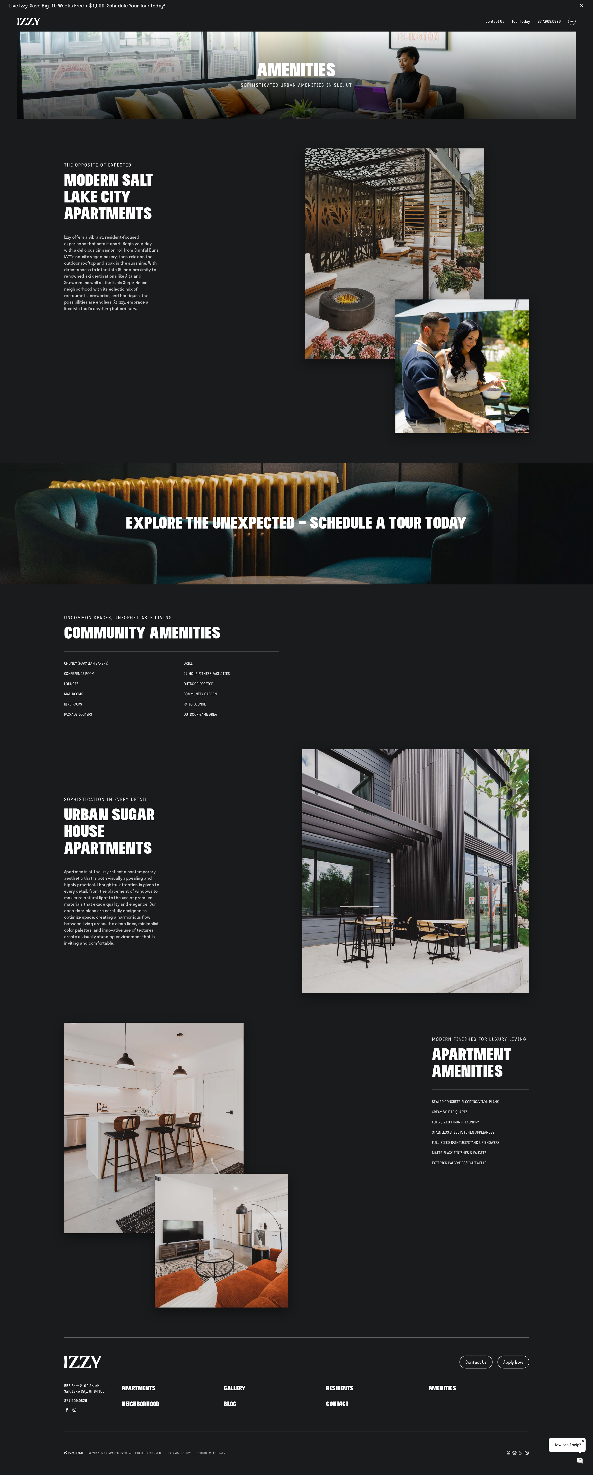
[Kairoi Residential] (73, 1453)
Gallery (234, 1388)
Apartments (139, 1388)
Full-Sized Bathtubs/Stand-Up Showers (466, 1142)
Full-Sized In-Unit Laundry (455, 1122)
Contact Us (495, 21)
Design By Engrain (211, 1453)
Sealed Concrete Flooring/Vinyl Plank (465, 1102)
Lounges (71, 684)
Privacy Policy (179, 1453)
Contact (337, 1404)
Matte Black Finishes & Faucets (459, 1153)
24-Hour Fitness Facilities (207, 673)
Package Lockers (78, 714)
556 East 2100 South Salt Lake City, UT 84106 (84, 1388)
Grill (188, 663)
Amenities (442, 1388)
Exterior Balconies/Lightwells (459, 1163)
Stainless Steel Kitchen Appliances (463, 1132)
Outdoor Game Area (200, 714)
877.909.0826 (75, 1400)
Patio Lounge (195, 704)
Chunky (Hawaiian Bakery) (86, 663)
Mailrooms (73, 694)
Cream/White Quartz (449, 1112)
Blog (230, 1404)
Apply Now (513, 1362)
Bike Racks (73, 704)
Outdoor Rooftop (198, 684)
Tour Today (521, 21)
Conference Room (79, 673)
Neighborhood (140, 1404)
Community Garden (200, 694)
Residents (339, 1388)
